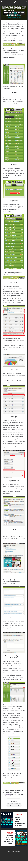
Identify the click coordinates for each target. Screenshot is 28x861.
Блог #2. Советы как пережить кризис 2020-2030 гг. (8, 839)
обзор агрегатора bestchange (14, 805)
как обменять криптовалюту (14, 803)
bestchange (14, 801)
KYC (12, 719)
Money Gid (14, 2)
